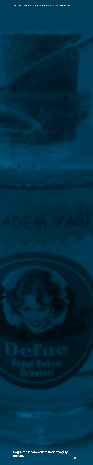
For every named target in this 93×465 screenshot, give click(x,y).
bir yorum (77, 460)
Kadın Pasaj (17, 5)
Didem (16, 460)
